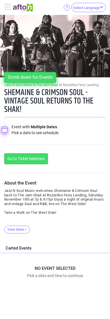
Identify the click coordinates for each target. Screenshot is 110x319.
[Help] (67, 7)
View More (15, 229)
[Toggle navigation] (8, 7)
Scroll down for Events (30, 77)
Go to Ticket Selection (26, 158)
